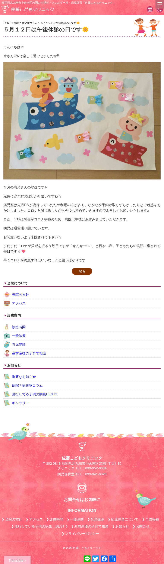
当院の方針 (20, 294)
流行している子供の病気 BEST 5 (41, 526)
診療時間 (19, 326)
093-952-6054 (159, 10)
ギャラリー (20, 402)
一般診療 (19, 335)
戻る (82, 271)
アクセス (19, 303)
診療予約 (150, 10)
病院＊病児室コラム (27, 385)
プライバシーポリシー (82, 533)
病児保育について (124, 519)
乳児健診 (19, 344)
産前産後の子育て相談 (29, 353)
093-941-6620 (96, 473)
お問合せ (142, 526)
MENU (159, 4)
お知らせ (122, 526)
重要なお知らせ (24, 376)
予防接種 (152, 519)
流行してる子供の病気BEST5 (34, 394)
